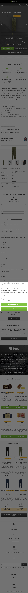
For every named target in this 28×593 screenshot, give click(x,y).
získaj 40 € (19, 44)
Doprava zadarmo (6, 70)
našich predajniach (7, 81)
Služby (14, 584)
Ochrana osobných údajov (21, 301)
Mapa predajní (14, 529)
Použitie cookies (10, 301)
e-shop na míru (13, 591)
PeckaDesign (19, 591)
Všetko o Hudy (14, 574)
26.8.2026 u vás (19, 37)
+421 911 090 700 (15, 538)
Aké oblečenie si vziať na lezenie (8, 126)
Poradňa (14, 581)
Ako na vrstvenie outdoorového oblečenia (10, 132)
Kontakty (14, 587)
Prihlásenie (23, 5)
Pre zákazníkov (14, 577)
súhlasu (2, 568)
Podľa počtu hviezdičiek (16, 219)
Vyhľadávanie (19, 5)
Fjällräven (14, 181)
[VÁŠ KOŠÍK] (26, 5)
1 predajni (20, 38)
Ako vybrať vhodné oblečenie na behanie (10, 129)
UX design (8, 591)
